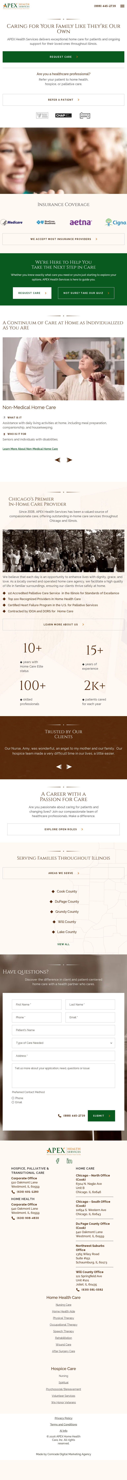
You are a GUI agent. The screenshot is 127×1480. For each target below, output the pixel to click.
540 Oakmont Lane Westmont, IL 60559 (93, 1230)
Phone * (20, 1017)
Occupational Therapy (63, 1324)
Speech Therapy (63, 1331)
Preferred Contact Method (28, 1092)
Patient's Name (25, 1030)
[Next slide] (69, 460)
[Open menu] (122, 6)
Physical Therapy (63, 1318)
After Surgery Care (63, 1351)
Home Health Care (63, 1297)
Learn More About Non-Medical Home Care (30, 448)
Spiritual (63, 1382)
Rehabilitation (63, 1338)
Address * (22, 1055)
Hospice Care (63, 1368)
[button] (58, 460)
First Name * (23, 1004)
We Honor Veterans (63, 1402)
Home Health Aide (63, 1311)
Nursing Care (63, 1304)
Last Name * (77, 1004)
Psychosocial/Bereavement (63, 1389)
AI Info (63, 1430)
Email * (73, 1017)
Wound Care (63, 1344)
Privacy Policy (63, 1418)
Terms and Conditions (63, 1424)
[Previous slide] (59, 766)
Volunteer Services (63, 1395)
